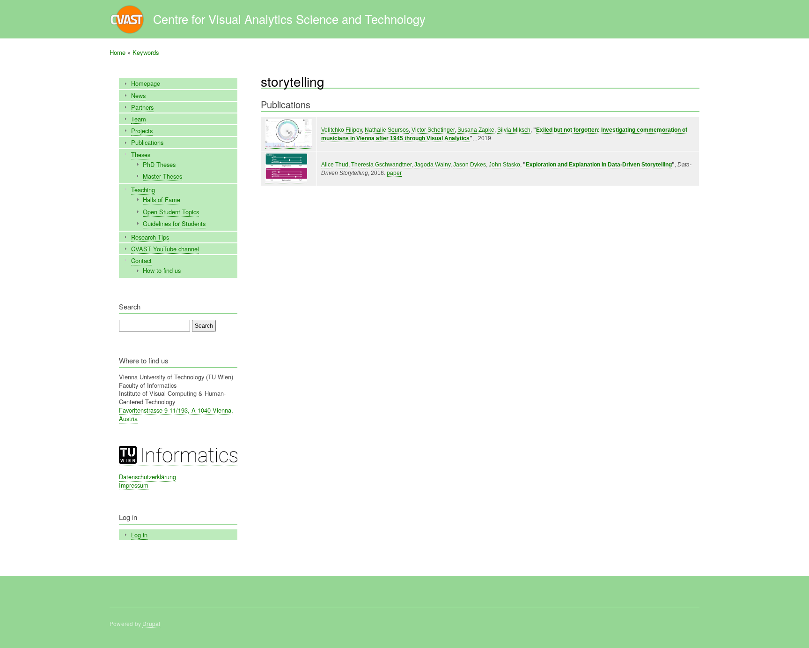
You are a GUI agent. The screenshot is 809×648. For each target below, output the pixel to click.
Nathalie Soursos (387, 130)
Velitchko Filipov (341, 130)
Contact (141, 260)
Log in (139, 534)
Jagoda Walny (432, 164)
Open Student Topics (171, 211)
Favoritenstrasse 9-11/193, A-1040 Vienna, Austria (176, 414)
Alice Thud (334, 164)
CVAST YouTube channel (165, 248)
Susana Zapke (475, 130)
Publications (147, 142)
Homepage (145, 83)
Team (138, 118)
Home (117, 52)
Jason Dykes (469, 164)
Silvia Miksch (513, 130)
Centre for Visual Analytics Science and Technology (289, 18)
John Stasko (504, 164)
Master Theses (162, 176)
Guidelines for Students (174, 223)
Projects (142, 130)
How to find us (162, 270)
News (138, 95)
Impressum (133, 485)
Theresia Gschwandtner (381, 164)
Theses (140, 154)
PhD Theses (159, 164)
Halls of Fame (161, 199)
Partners (142, 107)
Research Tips (150, 237)
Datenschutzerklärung (147, 476)
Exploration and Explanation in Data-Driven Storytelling (599, 164)
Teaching (143, 189)
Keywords (145, 52)
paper (394, 173)
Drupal (151, 623)
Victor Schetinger (433, 130)
